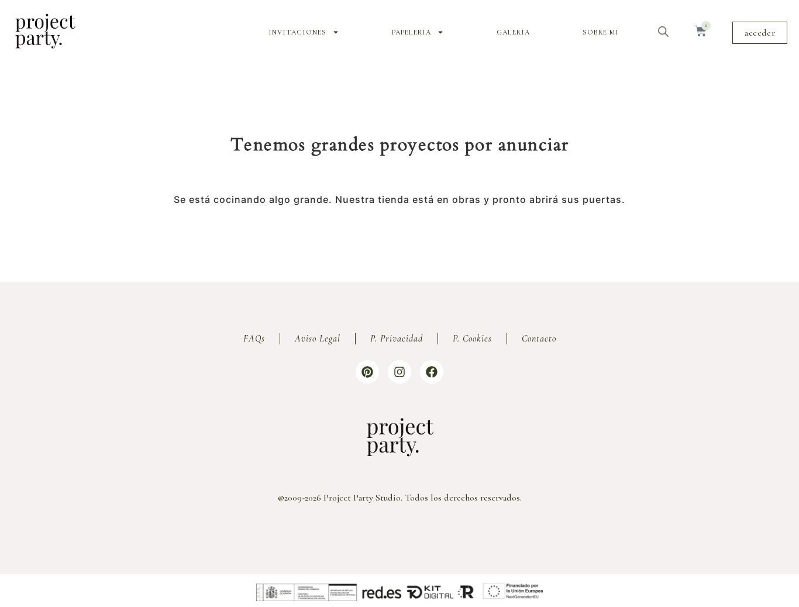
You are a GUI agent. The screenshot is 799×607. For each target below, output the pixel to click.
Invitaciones (297, 32)
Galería (513, 32)
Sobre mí (601, 32)
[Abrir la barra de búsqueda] (663, 31)
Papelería (411, 32)
